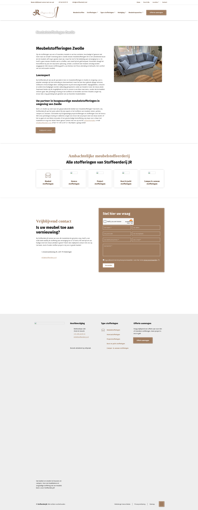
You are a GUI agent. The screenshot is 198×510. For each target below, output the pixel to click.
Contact (164, 2)
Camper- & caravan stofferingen (117, 348)
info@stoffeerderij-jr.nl (79, 2)
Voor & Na (146, 2)
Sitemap (152, 504)
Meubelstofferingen (113, 330)
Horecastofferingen (113, 334)
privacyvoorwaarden (150, 260)
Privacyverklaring (139, 504)
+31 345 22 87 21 (63, 2)
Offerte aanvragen (156, 12)
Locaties (155, 2)
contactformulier (89, 120)
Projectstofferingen (113, 339)
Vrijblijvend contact (45, 130)
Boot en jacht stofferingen (116, 344)
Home (138, 2)
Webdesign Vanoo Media (122, 504)
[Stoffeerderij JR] (46, 12)
